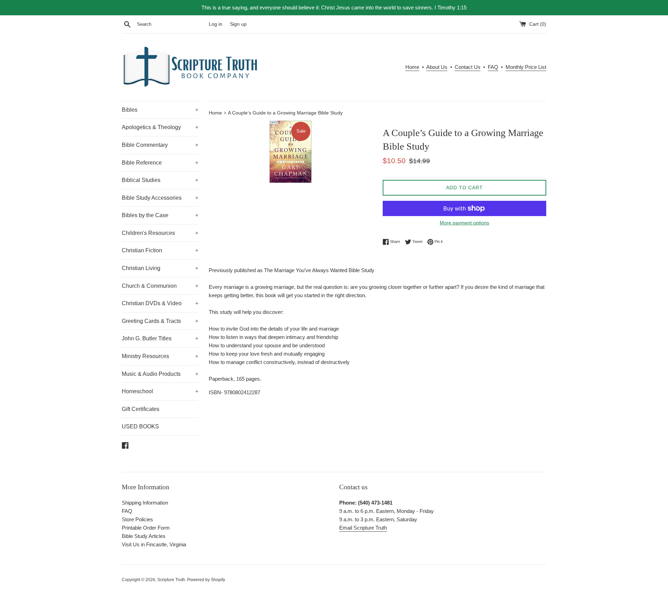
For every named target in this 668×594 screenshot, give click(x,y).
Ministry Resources (160, 356)
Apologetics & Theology (160, 127)
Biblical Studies (160, 180)
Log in (215, 24)
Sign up (238, 24)
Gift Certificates (140, 409)
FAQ (493, 67)
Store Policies (137, 519)
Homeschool (160, 391)
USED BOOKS (140, 426)
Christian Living (160, 268)
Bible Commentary (160, 145)
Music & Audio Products (160, 374)
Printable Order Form (146, 528)
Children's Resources (160, 233)
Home (412, 67)
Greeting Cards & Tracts (160, 321)
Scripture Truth (171, 579)
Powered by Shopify (206, 579)
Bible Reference (160, 163)
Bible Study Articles (144, 536)
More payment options (464, 222)
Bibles (160, 110)
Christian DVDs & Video (160, 303)
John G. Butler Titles (160, 338)
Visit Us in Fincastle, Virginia (154, 544)
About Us (436, 67)
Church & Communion (160, 286)
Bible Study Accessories (160, 198)
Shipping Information (145, 503)
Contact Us (467, 67)
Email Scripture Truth (363, 528)
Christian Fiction (160, 250)
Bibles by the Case (160, 215)
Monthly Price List (526, 67)
